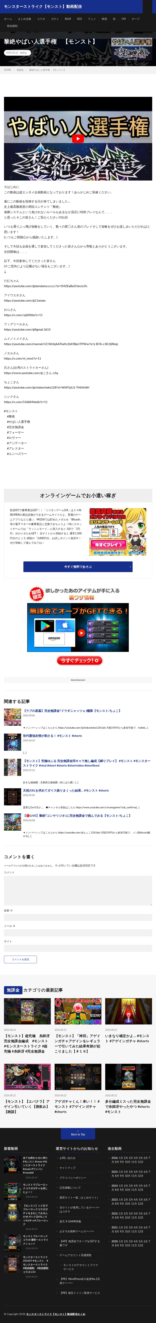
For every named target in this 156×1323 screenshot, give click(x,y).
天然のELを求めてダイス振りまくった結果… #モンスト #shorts (66, 790)
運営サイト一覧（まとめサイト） (79, 1197)
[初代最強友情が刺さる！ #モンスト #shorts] (12, 742)
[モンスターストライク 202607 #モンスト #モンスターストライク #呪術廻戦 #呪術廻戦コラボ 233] (12, 1264)
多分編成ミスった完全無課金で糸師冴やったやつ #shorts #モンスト (128, 1107)
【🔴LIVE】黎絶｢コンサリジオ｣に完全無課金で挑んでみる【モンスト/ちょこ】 (77, 815)
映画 (104, 19)
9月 (122, 1176)
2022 (114, 1213)
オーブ (136, 19)
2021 (114, 1227)
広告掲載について (70, 1188)
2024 (114, 1186)
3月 (131, 1158)
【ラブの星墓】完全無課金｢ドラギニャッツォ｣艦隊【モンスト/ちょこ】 (72, 710)
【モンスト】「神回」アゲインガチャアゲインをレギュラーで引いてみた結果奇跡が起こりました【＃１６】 (77, 1043)
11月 (134, 1176)
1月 (121, 1158)
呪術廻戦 (12, 26)
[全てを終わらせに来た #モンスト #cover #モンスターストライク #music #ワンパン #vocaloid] (12, 1164)
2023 (114, 1200)
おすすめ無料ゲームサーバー (77, 1231)
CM (124, 19)
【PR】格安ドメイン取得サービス (80, 1293)
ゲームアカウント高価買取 (76, 1255)
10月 (128, 1176)
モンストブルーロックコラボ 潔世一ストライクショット (35, 1240)
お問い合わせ (68, 1158)
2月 (126, 1158)
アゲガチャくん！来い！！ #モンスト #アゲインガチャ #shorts (77, 1107)
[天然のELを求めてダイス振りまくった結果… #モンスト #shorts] (12, 796)
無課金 (23, 53)
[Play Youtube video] (78, 138)
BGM (68, 19)
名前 (8, 910)
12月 (140, 1176)
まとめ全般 (24, 19)
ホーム (8, 19)
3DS (79, 19)
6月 (146, 1158)
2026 (114, 1158)
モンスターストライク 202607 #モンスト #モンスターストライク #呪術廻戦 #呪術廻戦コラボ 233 (36, 1264)
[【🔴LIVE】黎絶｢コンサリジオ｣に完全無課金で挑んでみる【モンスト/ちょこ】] (12, 822)
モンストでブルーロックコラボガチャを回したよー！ (35, 1189)
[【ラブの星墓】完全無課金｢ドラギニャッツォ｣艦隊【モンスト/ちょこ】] (12, 717)
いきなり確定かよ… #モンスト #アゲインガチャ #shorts (127, 1038)
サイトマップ (68, 1168)
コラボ (41, 19)
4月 (136, 1158)
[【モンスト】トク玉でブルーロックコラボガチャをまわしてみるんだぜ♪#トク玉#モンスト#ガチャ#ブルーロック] (12, 1212)
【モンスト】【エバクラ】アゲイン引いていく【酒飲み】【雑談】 (27, 1107)
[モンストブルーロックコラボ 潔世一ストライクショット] (12, 1243)
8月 (117, 1162)
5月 (141, 1158)
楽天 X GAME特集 (70, 1221)
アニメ (92, 19)
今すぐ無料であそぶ (78, 566)
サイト (8, 941)
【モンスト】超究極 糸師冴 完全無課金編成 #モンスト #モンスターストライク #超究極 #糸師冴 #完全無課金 (27, 1043)
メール (9, 926)
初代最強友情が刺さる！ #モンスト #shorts (52, 735)
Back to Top (78, 1134)
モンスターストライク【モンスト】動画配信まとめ (55, 1314)
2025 (114, 1172)
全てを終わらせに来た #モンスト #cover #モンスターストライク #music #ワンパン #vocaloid (35, 1165)
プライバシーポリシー (73, 1178)
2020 (114, 1241)
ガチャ (55, 19)
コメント (9, 872)
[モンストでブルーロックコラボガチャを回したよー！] (12, 1191)
